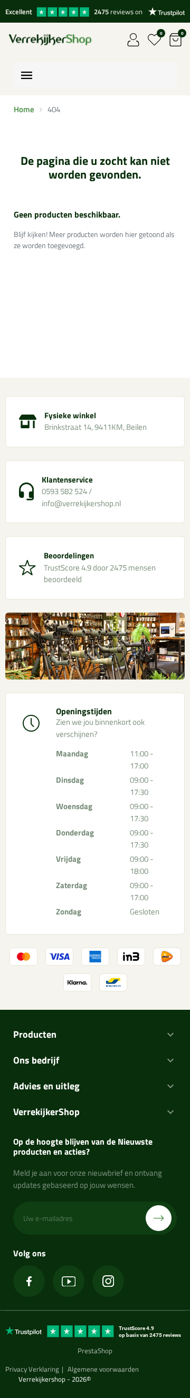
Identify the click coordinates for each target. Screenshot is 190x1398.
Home (24, 109)
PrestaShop (95, 1350)
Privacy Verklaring (32, 1369)
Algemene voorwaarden (103, 1369)
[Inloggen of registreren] (133, 40)
